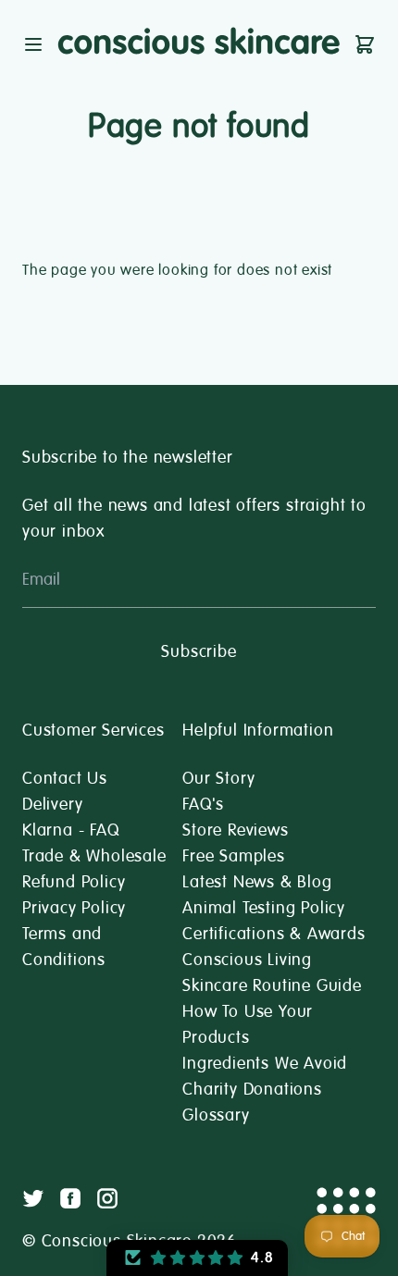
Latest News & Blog (256, 882)
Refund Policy (73, 882)
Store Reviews (235, 830)
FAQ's (203, 804)
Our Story (218, 778)
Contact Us (64, 778)
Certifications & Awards (273, 933)
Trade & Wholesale (94, 856)
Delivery (52, 804)
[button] (197, 1258)
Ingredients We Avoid (264, 1063)
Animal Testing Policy (263, 908)
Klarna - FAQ (70, 830)
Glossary (215, 1115)
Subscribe (199, 651)
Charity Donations (252, 1089)
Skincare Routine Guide (272, 985)
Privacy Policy (74, 908)
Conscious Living (247, 959)
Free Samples (233, 856)
